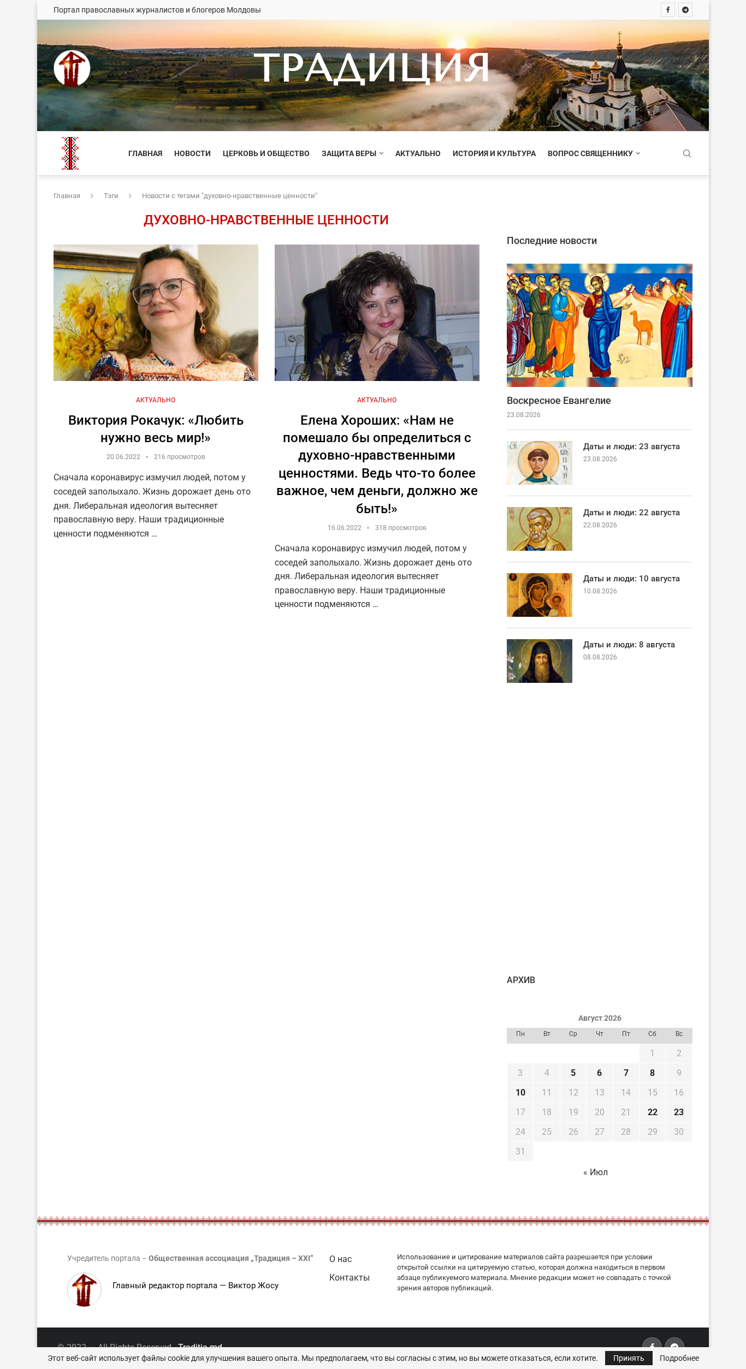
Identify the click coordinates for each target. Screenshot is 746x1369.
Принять (628, 1358)
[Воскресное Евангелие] (599, 326)
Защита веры (349, 153)
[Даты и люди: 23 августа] (539, 463)
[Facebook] (668, 10)
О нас (340, 1259)
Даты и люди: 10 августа (631, 579)
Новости (192, 153)
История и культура (494, 153)
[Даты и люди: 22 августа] (539, 529)
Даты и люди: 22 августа (631, 512)
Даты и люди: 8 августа (629, 645)
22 (653, 1112)
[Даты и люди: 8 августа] (539, 661)
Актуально (418, 153)
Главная (145, 153)
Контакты (349, 1277)
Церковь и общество (266, 153)
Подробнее (679, 1358)
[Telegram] (685, 10)
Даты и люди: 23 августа (631, 446)
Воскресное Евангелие (559, 400)
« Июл (595, 1172)
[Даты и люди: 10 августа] (539, 595)
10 (520, 1092)
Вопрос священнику (590, 153)
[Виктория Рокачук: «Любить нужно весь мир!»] (156, 313)
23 (679, 1112)
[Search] (687, 154)
